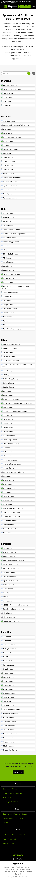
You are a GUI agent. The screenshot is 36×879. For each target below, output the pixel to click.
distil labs (18, 665)
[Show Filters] (33, 73)
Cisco (18, 129)
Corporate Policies (10, 872)
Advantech (18, 356)
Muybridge (18, 693)
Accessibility (24, 869)
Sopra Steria (18, 521)
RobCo (18, 738)
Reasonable (18, 734)
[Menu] (33, 6)
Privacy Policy (13, 839)
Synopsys (18, 305)
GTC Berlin (19, 818)
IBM (18, 250)
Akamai (18, 213)
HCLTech (18, 436)
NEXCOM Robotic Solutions (18, 605)
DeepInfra (18, 577)
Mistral (18, 165)
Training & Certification (11, 802)
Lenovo (18, 157)
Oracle (18, 169)
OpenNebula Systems (18, 609)
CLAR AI (18, 657)
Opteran (18, 705)
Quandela (18, 730)
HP (18, 448)
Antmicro (18, 556)
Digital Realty (18, 581)
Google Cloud (18, 149)
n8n (18, 476)
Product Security (25, 872)
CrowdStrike (18, 238)
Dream (18, 407)
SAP (18, 101)
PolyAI (18, 613)
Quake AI (18, 496)
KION (18, 452)
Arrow (18, 371)
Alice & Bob (18, 552)
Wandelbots (18, 198)
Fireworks (18, 246)
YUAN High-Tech (18, 621)
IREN (18, 258)
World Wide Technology (18, 329)
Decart (18, 395)
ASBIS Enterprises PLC (18, 560)
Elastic (18, 419)
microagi (18, 685)
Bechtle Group (18, 379)
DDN (18, 391)
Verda (18, 317)
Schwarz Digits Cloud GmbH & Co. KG (18, 287)
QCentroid (18, 722)
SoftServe (18, 296)
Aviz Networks (18, 564)
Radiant (18, 278)
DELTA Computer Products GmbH (18, 403)
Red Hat (18, 282)
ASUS (18, 375)
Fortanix (18, 432)
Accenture (18, 121)
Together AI (18, 186)
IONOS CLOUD (18, 254)
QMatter (18, 726)
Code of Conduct (9, 835)
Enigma (18, 673)
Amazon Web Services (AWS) (18, 125)
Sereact (18, 742)
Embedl (18, 669)
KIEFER (18, 593)
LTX (18, 456)
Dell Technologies (18, 137)
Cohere (18, 226)
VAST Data (18, 529)
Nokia (18, 266)
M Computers (18, 460)
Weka (18, 533)
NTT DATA (18, 488)
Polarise (18, 174)
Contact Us (21, 835)
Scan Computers (18, 512)
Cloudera (18, 573)
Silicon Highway (18, 292)
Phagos (18, 718)
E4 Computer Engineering (18, 411)
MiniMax (18, 468)
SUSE (18, 301)
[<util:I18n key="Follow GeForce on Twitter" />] (20, 858)
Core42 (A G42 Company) (18, 234)
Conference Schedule (10, 789)
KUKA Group (18, 597)
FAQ (4, 839)
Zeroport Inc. (18, 750)
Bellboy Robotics (18, 649)
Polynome (18, 617)
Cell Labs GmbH (18, 653)
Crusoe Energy (18, 242)
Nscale (18, 97)
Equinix (18, 589)
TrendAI (18, 313)
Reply (18, 504)
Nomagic (18, 697)
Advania (18, 352)
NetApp (18, 480)
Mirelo (18, 689)
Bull (18, 221)
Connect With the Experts (12, 793)
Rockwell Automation (18, 508)
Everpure (18, 427)
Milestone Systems (18, 464)
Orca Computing (18, 709)
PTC (18, 492)
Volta (18, 325)
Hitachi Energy (18, 444)
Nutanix (18, 270)
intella (18, 681)
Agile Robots (18, 85)
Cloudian (18, 387)
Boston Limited (18, 568)
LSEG (18, 601)
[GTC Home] (8, 6)
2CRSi (18, 548)
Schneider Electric (18, 178)
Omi (18, 701)
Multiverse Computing (18, 472)
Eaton (18, 415)
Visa (18, 321)
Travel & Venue (8, 818)
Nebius (18, 93)
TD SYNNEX (18, 309)
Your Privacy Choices (23, 867)
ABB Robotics (18, 348)
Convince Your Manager (11, 814)
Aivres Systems (18, 361)
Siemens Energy (18, 516)
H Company (18, 440)
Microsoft (18, 161)
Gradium (18, 677)
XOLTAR (18, 746)
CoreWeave (18, 133)
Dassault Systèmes (18, 89)
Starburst (18, 525)
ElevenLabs (18, 423)
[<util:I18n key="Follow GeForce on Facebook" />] (13, 858)
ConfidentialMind (18, 661)
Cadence (18, 383)
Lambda (18, 262)
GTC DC (5, 823)
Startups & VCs (8, 797)
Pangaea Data (18, 714)
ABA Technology (18, 344)
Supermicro (18, 182)
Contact (18, 874)
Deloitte (18, 141)
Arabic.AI (18, 645)
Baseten (18, 217)
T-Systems (18, 190)
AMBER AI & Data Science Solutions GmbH (18, 366)
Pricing (24, 814)
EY (18, 145)
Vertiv (18, 194)
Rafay (18, 500)
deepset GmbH (18, 399)
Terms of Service (12, 869)
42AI (18, 637)
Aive (18, 641)
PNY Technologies (18, 274)
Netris (18, 484)
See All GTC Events (9, 843)
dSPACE (18, 585)
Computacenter (18, 230)
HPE (18, 153)
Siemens (18, 105)
